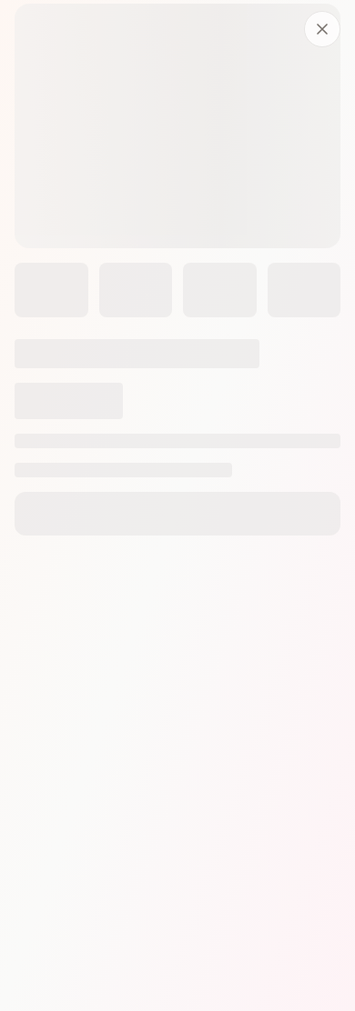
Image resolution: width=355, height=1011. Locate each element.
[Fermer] (322, 29)
